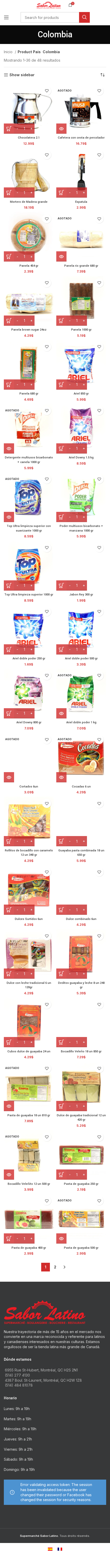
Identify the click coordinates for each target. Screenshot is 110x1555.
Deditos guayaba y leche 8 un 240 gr (81, 985)
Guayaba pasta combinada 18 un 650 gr (81, 852)
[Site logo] (49, 4)
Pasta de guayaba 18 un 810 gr (28, 1115)
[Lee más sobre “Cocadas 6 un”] (61, 777)
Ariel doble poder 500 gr (81, 658)
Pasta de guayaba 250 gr (81, 1184)
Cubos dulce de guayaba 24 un (28, 1051)
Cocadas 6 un (81, 786)
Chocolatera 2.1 (29, 138)
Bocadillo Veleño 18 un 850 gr (81, 1051)
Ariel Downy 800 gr (28, 722)
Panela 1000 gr (81, 330)
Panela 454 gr (28, 266)
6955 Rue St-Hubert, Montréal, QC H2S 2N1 (41, 1370)
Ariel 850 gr (81, 393)
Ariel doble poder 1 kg (81, 722)
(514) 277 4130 (17, 1375)
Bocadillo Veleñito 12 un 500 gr (29, 1184)
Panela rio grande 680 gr (81, 266)
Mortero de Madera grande (29, 202)
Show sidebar (22, 75)
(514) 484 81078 (19, 1385)
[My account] (106, 17)
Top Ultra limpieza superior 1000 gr (28, 594)
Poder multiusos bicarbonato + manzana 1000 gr (81, 528)
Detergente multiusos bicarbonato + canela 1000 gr (29, 459)
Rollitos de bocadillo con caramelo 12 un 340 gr (29, 852)
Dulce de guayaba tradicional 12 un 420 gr (81, 1117)
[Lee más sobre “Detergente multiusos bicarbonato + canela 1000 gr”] (9, 448)
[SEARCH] (84, 17)
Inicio (9, 52)
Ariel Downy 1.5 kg (81, 457)
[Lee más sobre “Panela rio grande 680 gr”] (61, 256)
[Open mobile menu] (6, 17)
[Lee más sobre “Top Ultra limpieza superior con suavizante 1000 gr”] (9, 517)
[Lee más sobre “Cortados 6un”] (9, 777)
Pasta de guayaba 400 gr (29, 1248)
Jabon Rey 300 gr (81, 594)
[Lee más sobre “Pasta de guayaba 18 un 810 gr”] (9, 1106)
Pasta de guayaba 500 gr (81, 1248)
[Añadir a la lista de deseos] (46, 90)
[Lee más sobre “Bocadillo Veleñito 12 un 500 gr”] (9, 1174)
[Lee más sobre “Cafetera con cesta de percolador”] (61, 128)
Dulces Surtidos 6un (29, 919)
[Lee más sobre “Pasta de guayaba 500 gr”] (61, 1238)
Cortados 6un (28, 786)
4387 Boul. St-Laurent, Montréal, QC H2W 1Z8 (43, 1380)
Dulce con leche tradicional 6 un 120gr (29, 985)
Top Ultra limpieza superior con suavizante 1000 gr (29, 528)
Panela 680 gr (28, 393)
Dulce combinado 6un (81, 919)
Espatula (81, 202)
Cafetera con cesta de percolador (81, 138)
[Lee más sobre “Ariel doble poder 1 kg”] (61, 713)
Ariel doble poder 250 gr (29, 658)
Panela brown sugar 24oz (29, 330)
